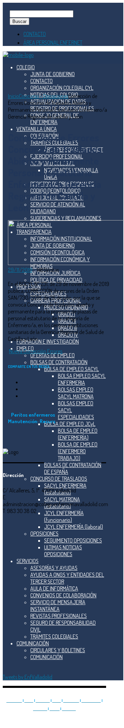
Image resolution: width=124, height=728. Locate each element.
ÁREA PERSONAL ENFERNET (52, 42)
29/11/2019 (20, 269)
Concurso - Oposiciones (43, 96)
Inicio (13, 96)
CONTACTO (34, 34)
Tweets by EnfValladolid (27, 676)
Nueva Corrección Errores (35, 351)
